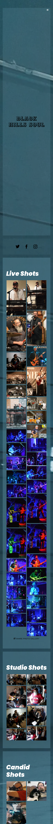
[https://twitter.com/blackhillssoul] (18, 247)
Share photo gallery (27, 639)
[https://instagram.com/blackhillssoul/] (35, 247)
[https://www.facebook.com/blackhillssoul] (26, 247)
